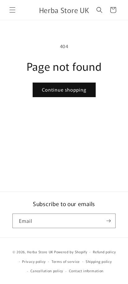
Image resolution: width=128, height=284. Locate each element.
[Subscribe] (108, 221)
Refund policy (104, 251)
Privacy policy (34, 261)
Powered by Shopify (70, 251)
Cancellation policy (46, 270)
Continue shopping (64, 89)
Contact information (86, 270)
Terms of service (66, 261)
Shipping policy (99, 261)
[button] (12, 10)
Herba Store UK (40, 251)
